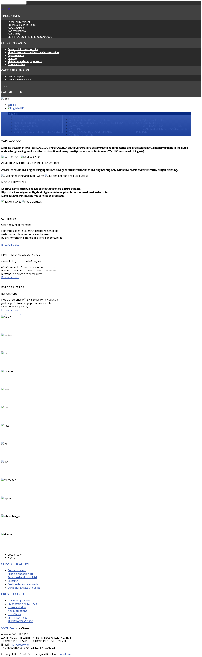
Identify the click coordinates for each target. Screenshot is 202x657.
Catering (12, 58)
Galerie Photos (13, 92)
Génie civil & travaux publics (23, 49)
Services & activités (16, 43)
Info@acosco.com (20, 644)
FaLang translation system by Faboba (13, 314)
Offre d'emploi (16, 76)
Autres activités (16, 64)
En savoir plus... (10, 244)
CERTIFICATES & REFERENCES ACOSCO (30, 36)
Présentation (11, 15)
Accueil (7, 9)
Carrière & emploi (15, 70)
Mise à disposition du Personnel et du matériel (33, 52)
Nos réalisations (17, 30)
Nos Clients (14, 33)
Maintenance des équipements (25, 61)
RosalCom (65, 654)
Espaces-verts (16, 55)
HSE (4, 86)
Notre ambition (16, 27)
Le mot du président (19, 21)
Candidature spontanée (20, 79)
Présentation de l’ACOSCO (22, 24)
